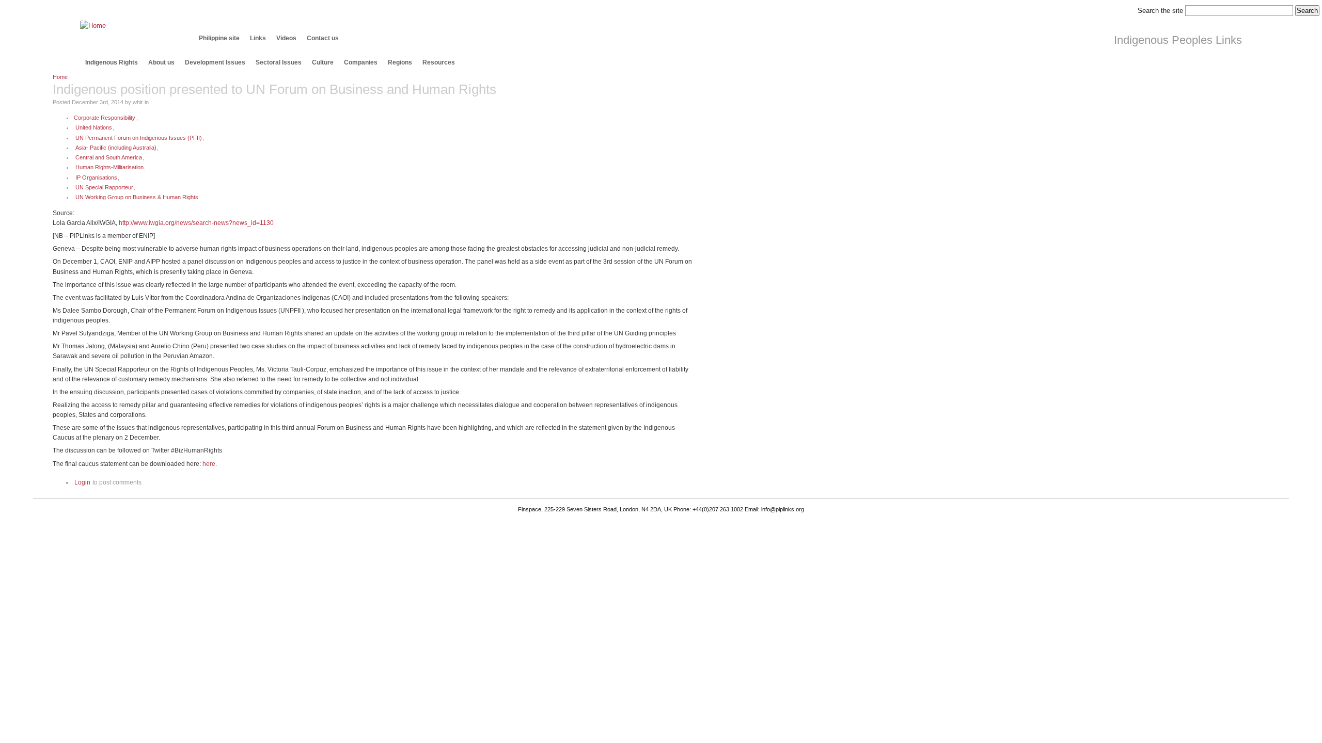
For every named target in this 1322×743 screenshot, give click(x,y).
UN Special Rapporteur (104, 187)
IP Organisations (96, 177)
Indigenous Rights (111, 62)
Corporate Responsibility (104, 118)
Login (82, 482)
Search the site (1160, 10)
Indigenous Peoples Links (1178, 40)
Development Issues (215, 62)
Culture (323, 62)
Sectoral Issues (279, 62)
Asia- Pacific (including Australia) (115, 147)
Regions (400, 62)
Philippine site (219, 38)
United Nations (93, 127)
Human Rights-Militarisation (109, 167)
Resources (438, 62)
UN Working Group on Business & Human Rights (136, 197)
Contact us (323, 38)
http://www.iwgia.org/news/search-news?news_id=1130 (196, 222)
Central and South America (108, 157)
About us (161, 62)
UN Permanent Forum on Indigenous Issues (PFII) (138, 138)
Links (258, 38)
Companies (360, 62)
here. (209, 463)
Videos (286, 38)
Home (60, 77)
